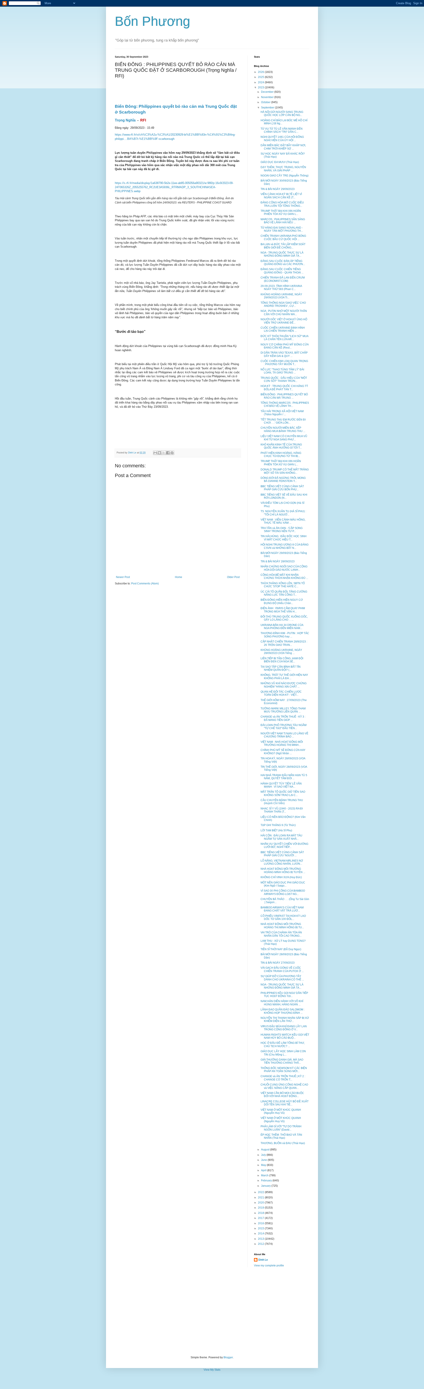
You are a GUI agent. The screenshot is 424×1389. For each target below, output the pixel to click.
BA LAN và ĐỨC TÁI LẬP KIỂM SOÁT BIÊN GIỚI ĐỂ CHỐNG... (283, 246)
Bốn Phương (152, 21)
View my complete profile (269, 1265)
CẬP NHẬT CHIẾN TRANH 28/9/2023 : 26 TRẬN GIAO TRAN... (284, 643)
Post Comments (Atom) (145, 583)
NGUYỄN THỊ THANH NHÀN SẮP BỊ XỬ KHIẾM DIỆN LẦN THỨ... (285, 1019)
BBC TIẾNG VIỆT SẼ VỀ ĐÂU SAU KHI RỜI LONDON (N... (284, 496)
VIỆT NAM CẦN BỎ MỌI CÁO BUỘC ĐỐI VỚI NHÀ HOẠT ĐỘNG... (282, 1094)
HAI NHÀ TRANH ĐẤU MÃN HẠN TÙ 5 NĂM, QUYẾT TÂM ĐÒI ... (284, 777)
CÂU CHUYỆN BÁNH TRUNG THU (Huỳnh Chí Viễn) (282, 802)
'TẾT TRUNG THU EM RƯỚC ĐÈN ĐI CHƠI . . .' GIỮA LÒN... (283, 421)
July (264, 1154)
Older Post (233, 577)
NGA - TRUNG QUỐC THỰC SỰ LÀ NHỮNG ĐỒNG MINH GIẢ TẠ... (282, 254)
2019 (261, 1207)
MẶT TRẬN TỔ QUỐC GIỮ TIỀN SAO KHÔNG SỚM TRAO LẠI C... (283, 793)
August (265, 1149)
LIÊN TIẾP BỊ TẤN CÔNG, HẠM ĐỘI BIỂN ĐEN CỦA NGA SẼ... (282, 660)
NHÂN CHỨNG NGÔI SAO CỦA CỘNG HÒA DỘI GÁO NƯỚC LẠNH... (284, 568)
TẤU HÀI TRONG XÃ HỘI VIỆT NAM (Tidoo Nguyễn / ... (282, 413)
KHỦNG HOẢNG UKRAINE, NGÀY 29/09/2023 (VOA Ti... (281, 296)
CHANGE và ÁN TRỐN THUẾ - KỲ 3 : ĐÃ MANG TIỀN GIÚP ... (283, 718)
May (264, 1165)
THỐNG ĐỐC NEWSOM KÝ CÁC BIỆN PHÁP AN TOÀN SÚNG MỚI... (284, 1070)
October (266, 102)
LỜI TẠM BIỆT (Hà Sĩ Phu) (276, 830)
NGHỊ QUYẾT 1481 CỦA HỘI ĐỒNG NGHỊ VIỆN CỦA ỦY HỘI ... (282, 138)
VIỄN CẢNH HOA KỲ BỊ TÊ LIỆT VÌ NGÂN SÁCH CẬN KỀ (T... (281, 196)
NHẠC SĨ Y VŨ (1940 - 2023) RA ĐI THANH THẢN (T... (282, 810)
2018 (261, 1213)
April (264, 1170)
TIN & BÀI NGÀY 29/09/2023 (278, 189)
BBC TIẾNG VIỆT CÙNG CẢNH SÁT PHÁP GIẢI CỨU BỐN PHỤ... (282, 488)
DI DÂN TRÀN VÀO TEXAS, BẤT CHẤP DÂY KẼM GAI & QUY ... (284, 354)
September (268, 107)
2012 (261, 1243)
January (266, 1185)
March (265, 1175)
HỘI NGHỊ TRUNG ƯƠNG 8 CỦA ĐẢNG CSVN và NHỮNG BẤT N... (285, 546)
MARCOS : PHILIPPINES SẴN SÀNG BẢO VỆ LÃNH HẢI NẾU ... (283, 221)
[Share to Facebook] (168, 453)
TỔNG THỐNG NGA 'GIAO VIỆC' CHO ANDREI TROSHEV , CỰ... (283, 304)
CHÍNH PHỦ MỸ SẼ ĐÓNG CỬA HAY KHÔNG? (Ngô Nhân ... (283, 752)
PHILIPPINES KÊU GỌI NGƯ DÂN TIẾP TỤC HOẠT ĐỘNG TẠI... (284, 994)
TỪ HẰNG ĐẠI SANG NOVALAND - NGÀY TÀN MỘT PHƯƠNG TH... (282, 229)
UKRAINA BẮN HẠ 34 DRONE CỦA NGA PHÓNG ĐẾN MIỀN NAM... (282, 626)
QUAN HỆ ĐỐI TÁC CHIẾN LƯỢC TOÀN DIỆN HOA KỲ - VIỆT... (281, 693)
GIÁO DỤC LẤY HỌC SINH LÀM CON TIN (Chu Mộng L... (283, 1053)
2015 (261, 1228)
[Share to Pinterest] (172, 453)
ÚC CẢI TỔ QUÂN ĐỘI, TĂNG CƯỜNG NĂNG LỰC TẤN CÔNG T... (284, 593)
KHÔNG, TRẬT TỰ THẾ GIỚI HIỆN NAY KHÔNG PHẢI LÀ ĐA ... (284, 676)
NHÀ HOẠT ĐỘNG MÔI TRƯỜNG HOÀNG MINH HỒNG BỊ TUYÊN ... (283, 870)
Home (178, 577)
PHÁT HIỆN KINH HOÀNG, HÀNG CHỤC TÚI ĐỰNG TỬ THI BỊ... (281, 454)
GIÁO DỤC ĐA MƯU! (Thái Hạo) (280, 162)
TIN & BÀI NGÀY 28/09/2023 (278, 561)
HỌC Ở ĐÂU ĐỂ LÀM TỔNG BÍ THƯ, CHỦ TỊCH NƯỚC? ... (283, 1044)
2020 (261, 1202)
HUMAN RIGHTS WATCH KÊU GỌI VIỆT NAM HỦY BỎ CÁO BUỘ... (285, 1036)
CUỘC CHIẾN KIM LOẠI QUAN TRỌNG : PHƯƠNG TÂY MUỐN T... (284, 363)
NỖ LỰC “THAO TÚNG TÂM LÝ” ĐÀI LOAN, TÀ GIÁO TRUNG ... (282, 371)
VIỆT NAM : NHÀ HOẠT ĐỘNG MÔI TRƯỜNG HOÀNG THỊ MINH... (282, 743)
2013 (261, 1238)
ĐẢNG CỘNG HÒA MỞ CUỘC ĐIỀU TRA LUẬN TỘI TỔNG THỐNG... (282, 204)
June (264, 1160)
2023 (261, 87)
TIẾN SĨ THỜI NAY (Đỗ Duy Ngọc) (281, 949)
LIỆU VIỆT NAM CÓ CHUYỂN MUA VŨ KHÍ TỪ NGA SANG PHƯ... (284, 438)
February (267, 1180)
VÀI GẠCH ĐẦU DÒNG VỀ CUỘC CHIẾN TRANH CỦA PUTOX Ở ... (282, 969)
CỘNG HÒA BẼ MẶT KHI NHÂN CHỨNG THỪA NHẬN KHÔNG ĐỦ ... (284, 576)
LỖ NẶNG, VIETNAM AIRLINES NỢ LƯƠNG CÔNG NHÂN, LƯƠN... (282, 862)
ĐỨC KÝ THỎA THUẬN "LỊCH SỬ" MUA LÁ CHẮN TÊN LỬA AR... (284, 338)
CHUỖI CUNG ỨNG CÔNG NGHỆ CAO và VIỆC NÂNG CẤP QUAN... (284, 1086)
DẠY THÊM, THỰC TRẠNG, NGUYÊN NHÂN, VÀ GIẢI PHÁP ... (283, 169)
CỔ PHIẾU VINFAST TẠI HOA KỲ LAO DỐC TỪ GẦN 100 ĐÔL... (283, 917)
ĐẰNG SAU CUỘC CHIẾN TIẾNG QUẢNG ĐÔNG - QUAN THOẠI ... (282, 271)
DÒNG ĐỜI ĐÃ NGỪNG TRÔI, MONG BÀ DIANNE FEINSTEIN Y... (283, 479)
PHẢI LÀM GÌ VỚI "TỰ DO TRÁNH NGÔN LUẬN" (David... (281, 1128)
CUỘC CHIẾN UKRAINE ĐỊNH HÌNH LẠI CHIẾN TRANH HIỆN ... (283, 329)
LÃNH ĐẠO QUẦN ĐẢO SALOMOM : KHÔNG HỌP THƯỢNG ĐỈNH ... (283, 1011)
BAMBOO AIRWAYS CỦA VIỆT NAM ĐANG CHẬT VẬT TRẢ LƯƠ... (282, 909)
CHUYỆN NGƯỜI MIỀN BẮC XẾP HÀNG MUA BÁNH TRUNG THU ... (283, 429)
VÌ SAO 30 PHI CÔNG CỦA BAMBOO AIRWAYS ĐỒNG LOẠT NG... (283, 892)
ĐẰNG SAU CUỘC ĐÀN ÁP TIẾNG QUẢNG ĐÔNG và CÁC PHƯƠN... (283, 263)
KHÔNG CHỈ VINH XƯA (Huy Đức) (281, 877)
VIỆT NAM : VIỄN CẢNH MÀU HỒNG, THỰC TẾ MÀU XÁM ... (283, 521)
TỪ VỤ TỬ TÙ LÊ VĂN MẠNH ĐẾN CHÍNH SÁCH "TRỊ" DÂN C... (282, 130)
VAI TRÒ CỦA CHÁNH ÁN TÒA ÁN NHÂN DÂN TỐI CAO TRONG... (281, 934)
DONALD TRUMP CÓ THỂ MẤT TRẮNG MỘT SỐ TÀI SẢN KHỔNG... (285, 471)
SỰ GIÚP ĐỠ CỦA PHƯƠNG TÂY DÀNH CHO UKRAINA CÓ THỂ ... (282, 978)
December (267, 91)
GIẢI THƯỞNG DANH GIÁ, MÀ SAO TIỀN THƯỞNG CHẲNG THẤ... (282, 1061)
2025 (261, 77)
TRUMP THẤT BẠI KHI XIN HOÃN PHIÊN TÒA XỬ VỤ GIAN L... (281, 212)
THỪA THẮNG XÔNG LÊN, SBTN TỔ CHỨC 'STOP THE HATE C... (283, 585)
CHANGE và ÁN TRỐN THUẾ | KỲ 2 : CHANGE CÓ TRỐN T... (283, 1078)
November (267, 97)
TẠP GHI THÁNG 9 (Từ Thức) (278, 825)
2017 (261, 1218)
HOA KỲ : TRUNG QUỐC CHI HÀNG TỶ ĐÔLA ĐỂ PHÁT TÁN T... (284, 388)
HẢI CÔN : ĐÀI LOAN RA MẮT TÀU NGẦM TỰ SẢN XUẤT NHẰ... (281, 837)
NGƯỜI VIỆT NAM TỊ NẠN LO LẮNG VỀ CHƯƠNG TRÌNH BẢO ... (284, 735)
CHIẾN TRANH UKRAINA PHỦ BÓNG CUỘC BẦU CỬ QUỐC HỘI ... (283, 237)
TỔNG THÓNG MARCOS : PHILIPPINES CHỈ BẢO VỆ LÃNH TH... (285, 404)
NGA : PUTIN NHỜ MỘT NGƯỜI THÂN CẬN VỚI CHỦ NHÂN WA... (284, 312)
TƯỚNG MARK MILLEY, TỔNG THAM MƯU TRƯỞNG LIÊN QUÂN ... (283, 710)
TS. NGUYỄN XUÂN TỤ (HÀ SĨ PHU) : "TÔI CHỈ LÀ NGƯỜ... (283, 513)
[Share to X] (163, 453)
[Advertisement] (212, 1311)
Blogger (228, 1357)
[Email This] (155, 453)
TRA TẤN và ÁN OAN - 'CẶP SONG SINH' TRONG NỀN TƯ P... (282, 530)
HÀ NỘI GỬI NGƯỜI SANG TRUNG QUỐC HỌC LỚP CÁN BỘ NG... (282, 113)
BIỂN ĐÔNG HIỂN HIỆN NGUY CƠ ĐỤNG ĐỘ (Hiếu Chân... (282, 601)
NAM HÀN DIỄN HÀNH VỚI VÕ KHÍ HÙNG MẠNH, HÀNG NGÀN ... (282, 1003)
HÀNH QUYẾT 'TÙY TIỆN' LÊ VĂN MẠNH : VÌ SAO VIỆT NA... (281, 785)
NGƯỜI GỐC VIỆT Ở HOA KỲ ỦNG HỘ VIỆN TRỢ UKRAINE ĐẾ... (284, 321)
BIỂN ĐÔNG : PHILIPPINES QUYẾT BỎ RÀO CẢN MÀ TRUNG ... (284, 396)
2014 (261, 1233)
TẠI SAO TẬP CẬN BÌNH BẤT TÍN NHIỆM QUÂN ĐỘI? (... (281, 668)
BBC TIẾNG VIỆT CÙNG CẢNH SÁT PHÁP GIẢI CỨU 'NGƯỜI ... (282, 854)
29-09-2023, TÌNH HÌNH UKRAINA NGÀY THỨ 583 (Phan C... (281, 287)
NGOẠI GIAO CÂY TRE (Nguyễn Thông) (285, 175)
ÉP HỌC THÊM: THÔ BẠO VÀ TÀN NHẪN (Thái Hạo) (281, 1136)
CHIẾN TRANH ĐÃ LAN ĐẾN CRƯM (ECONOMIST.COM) (283, 279)
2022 (261, 1192)
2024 (261, 82)
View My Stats (212, 1369)
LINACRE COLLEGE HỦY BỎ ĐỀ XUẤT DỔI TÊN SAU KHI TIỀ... (285, 1103)
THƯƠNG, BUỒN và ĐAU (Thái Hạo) (283, 1143)
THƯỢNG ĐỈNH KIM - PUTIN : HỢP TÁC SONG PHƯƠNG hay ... (285, 635)
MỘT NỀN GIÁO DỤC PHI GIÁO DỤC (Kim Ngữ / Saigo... (283, 884)
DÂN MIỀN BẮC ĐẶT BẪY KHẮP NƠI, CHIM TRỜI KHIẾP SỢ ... (283, 147)
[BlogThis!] (159, 453)
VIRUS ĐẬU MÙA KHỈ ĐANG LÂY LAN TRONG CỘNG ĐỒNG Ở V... (284, 1028)
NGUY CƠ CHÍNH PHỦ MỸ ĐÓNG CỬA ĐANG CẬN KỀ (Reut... (285, 346)
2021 (261, 1197)
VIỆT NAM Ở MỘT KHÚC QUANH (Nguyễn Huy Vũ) (281, 1111)
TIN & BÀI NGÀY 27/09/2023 (278, 962)
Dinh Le (132, 452)
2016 (261, 1223)
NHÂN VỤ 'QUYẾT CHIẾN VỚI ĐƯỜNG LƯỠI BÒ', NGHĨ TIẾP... (284, 845)
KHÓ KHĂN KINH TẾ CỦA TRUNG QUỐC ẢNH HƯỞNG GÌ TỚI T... (281, 446)
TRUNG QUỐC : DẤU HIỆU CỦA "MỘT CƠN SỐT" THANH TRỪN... (284, 379)
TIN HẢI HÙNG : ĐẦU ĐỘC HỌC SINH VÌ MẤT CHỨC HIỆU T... (284, 538)
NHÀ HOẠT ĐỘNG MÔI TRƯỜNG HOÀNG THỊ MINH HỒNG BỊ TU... (282, 926)
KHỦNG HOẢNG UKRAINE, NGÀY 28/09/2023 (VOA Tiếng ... (281, 651)
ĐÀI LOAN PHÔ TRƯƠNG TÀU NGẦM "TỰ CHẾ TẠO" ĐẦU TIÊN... (284, 727)
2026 (261, 72)
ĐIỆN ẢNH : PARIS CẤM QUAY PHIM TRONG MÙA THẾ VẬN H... (283, 610)
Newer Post (123, 577)
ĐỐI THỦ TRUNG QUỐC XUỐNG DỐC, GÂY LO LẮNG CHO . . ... (284, 618)
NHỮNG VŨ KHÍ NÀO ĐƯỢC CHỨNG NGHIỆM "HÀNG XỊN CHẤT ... (284, 685)
